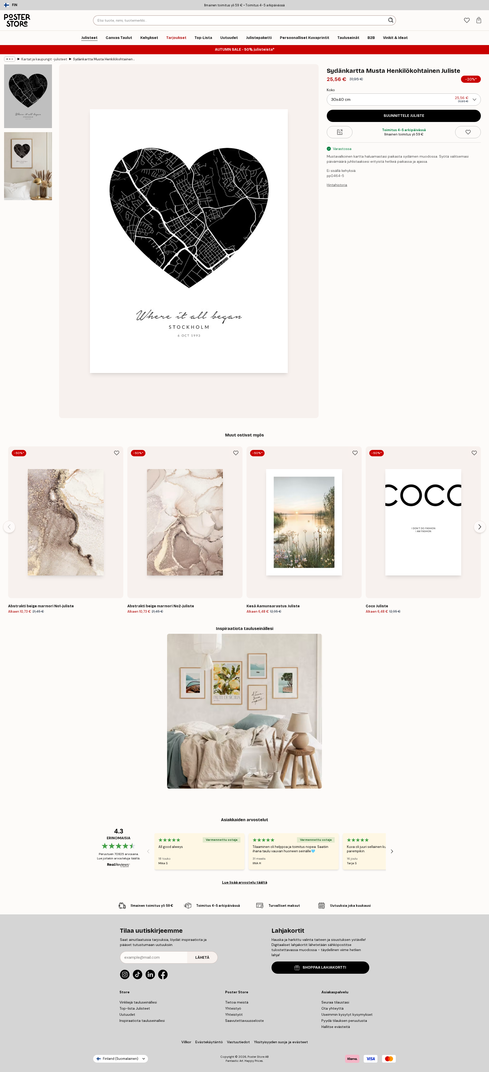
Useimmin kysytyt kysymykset (347, 1014)
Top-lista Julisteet (134, 1008)
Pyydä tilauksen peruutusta (344, 1020)
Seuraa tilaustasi (335, 1002)
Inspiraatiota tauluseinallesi (142, 1020)
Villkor (186, 1042)
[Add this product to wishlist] (468, 132)
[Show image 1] (28, 96)
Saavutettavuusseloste (244, 1020)
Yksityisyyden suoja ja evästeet (281, 1042)
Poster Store (256, 1057)
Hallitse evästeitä (335, 1026)
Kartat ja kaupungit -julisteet (44, 59)
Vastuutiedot (238, 1042)
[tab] (467, 20)
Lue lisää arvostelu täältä (244, 882)
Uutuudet (127, 1014)
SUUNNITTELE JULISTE (404, 116)
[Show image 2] (28, 166)
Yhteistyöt (234, 1014)
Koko (331, 90)
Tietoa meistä (236, 1002)
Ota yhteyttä (332, 1008)
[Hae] (391, 20)
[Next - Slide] (480, 527)
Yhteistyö (233, 1008)
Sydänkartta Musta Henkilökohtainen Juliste (103, 59)
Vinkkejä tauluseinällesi (138, 1002)
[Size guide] (339, 132)
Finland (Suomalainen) (120, 1058)
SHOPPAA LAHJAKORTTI (324, 967)
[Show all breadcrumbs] (9, 59)
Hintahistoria (337, 185)
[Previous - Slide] (9, 527)
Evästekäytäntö (209, 1042)
